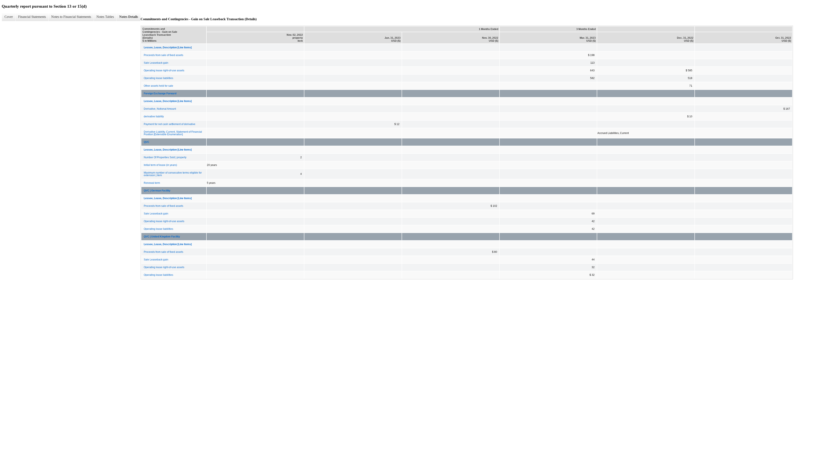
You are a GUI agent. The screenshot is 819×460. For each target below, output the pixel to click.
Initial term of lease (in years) (160, 165)
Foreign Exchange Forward (160, 93)
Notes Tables (105, 17)
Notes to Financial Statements (71, 17)
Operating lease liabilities (158, 78)
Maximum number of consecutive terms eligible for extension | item (173, 174)
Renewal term (152, 183)
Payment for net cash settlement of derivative (169, 124)
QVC (146, 142)
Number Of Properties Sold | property (165, 157)
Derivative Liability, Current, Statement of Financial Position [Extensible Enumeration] (173, 133)
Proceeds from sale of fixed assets (163, 55)
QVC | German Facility (157, 190)
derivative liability (154, 116)
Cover (8, 17)
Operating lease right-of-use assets (164, 70)
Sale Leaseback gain (156, 63)
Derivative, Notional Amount (160, 109)
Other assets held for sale (158, 86)
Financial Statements (32, 17)
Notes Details (128, 17)
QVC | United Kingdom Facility (162, 236)
